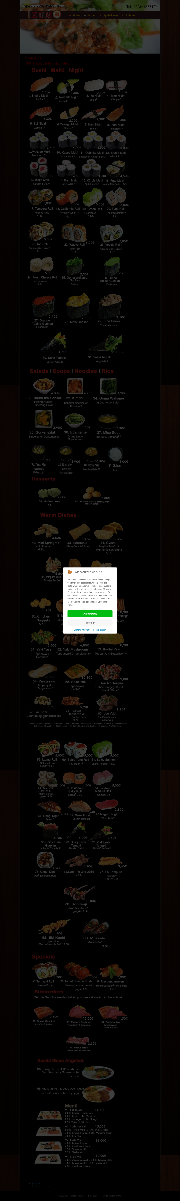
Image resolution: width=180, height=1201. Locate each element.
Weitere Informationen (84, 629)
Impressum (101, 629)
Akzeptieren (90, 614)
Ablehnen (90, 622)
